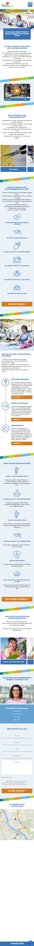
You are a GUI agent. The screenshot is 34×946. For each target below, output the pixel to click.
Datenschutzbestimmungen (16, 782)
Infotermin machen (16, 304)
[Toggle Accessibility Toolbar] (30, 942)
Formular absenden (16, 791)
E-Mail (18, 717)
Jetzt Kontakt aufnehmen (15, 599)
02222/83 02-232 (18, 714)
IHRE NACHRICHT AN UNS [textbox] (17, 729)
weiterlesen (16, 397)
